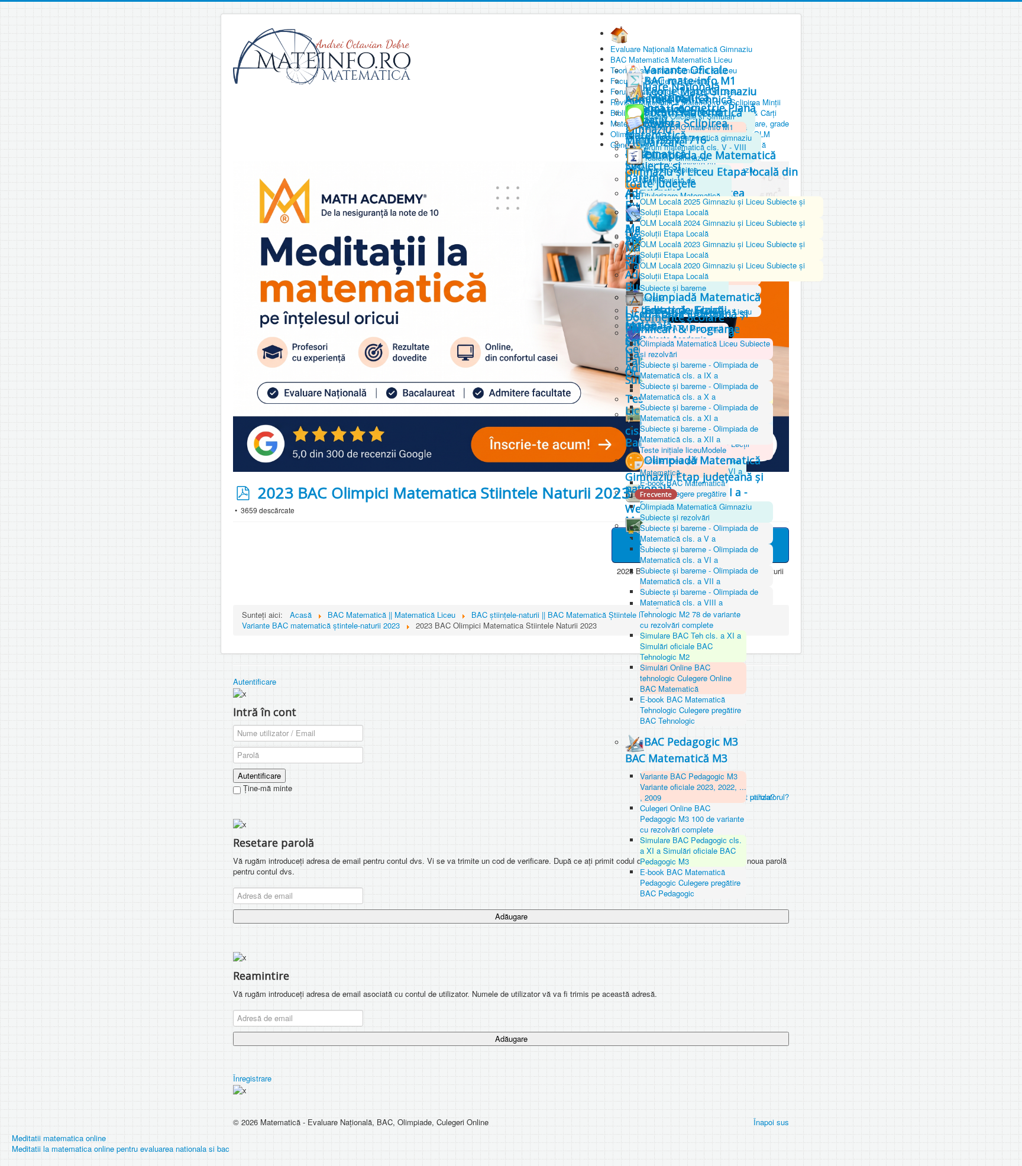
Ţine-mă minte (266, 788)
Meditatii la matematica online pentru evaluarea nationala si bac (120, 1148)
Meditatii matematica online (59, 1138)
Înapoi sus (771, 1122)
